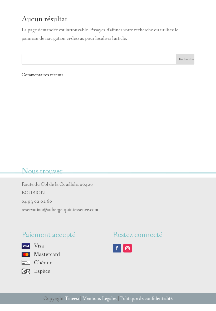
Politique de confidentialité (146, 298)
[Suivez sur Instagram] (127, 248)
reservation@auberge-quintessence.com (60, 210)
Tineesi (72, 298)
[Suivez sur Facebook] (117, 248)
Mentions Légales (99, 298)
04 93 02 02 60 (37, 201)
